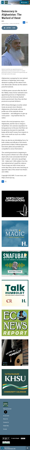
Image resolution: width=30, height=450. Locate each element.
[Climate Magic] (15, 233)
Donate (25, 2)
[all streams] (28, 448)
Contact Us (6, 422)
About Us (5, 419)
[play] (2, 448)
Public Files (6, 425)
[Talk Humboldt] (15, 293)
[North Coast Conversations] (15, 204)
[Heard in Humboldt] (15, 352)
